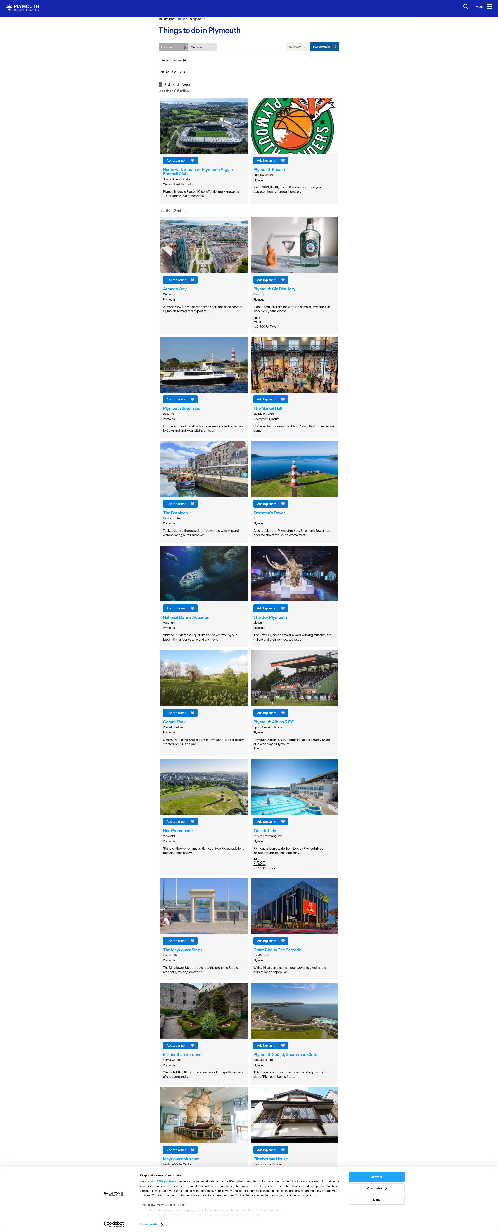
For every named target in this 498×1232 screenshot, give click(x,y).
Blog (11, 73)
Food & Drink (18, 44)
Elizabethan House (270, 1159)
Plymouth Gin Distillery (274, 289)
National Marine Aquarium (186, 617)
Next (185, 85)
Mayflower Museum (181, 1159)
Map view (196, 47)
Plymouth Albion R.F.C (273, 721)
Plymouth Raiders (269, 169)
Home (181, 19)
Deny (376, 1199)
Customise (374, 1188)
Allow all (377, 1177)
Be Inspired (17, 64)
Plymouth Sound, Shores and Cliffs (285, 1054)
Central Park (174, 721)
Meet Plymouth (20, 122)
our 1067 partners (164, 1181)
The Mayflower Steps (183, 949)
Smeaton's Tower (269, 512)
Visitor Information (23, 93)
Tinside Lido (264, 830)
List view (166, 47)
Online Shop (18, 112)
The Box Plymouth (270, 617)
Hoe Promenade (178, 830)
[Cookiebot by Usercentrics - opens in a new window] (114, 1224)
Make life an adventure (25, 103)
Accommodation (22, 35)
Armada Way (175, 289)
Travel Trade (18, 132)
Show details (148, 1224)
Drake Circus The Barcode (277, 949)
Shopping (16, 54)
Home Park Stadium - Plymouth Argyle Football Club (198, 171)
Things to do (18, 15)
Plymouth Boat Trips (181, 408)
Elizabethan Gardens (182, 1054)
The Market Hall (267, 408)
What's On (16, 25)
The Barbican (175, 512)
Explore (14, 83)
